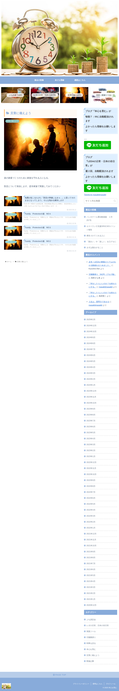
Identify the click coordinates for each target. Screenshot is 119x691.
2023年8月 (90, 415)
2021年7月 (90, 563)
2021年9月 (90, 552)
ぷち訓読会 (91, 619)
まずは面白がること (94, 247)
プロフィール (111, 684)
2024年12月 (91, 325)
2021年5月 (90, 575)
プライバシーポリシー (81, 684)
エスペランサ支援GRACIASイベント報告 (100, 228)
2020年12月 (91, 605)
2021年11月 (91, 540)
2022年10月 (91, 474)
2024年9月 (90, 337)
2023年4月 (90, 438)
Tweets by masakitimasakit (95, 195)
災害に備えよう (92, 655)
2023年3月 (90, 444)
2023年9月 (90, 409)
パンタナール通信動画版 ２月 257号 (100, 218)
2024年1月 (90, 385)
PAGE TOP (60, 675)
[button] (115, 201)
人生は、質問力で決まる (99, 302)
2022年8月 (90, 486)
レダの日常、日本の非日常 (97, 625)
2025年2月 (90, 319)
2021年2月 (90, 593)
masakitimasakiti (106, 287)
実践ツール (91, 631)
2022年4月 (90, 510)
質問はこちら (97, 684)
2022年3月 (90, 516)
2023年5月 (90, 432)
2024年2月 (90, 379)
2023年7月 (90, 421)
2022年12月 (91, 462)
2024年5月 (90, 361)
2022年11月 (91, 468)
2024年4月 (90, 367)
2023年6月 (90, 427)
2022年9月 (90, 480)
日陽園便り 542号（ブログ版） (102, 274)
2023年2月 (90, 450)
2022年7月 (90, 492)
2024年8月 (90, 343)
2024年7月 (90, 349)
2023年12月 (91, 391)
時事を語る (91, 643)
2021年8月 (90, 557)
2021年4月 (90, 581)
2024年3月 (90, 373)
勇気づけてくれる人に (95, 236)
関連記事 (90, 661)
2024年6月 (90, 355)
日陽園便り (91, 637)
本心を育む (91, 649)
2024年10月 (91, 331)
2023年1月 (90, 456)
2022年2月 (90, 522)
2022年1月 (90, 528)
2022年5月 (90, 504)
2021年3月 (90, 587)
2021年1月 (90, 599)
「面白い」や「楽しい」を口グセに (101, 241)
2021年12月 (91, 534)
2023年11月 (91, 397)
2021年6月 (90, 569)
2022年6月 (90, 498)
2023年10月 (91, 403)
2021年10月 (91, 545)
